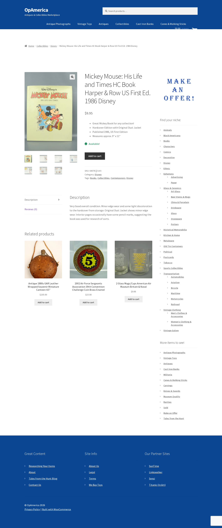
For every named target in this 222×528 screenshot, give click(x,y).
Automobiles (177, 276)
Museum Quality (171, 396)
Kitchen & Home (171, 235)
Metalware (168, 240)
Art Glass (175, 191)
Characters (169, 146)
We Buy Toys (96, 484)
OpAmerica (36, 10)
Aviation (175, 282)
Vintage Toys (85, 23)
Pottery (175, 224)
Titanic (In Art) (157, 484)
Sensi (152, 478)
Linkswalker (155, 472)
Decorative (169, 157)
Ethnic (166, 168)
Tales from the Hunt (173, 418)
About (32, 472)
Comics (167, 151)
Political (167, 251)
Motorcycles (177, 298)
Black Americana (171, 135)
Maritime (175, 293)
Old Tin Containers (173, 246)
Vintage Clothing (172, 309)
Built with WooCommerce (56, 509)
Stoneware (176, 218)
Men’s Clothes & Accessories (179, 315)
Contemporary (118, 178)
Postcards (168, 257)
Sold (165, 407)
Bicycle (174, 287)
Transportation (171, 273)
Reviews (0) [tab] (31, 209)
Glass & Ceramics (172, 188)
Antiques (104, 23)
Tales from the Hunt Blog (43, 478)
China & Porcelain (180, 202)
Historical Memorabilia (175, 229)
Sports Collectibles (173, 268)
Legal (92, 472)
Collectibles (122, 23)
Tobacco (167, 262)
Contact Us (35, 484)
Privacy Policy (32, 509)
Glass (174, 213)
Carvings (167, 385)
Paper (174, 182)
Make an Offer (170, 413)
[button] (72, 77)
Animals (167, 130)
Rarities (167, 402)
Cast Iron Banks (145, 23)
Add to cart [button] (43, 302)
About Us (94, 466)
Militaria (167, 374)
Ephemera (168, 173)
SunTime (154, 466)
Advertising (177, 177)
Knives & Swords (171, 391)
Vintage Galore (171, 330)
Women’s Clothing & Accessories (181, 323)
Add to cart (94, 156)
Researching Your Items (42, 466)
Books (93, 178)
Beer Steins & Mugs (180, 196)
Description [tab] (31, 199)
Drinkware (176, 207)
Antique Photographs (58, 23)
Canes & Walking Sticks (175, 380)
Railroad (175, 304)
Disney (98, 174)
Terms (92, 478)
